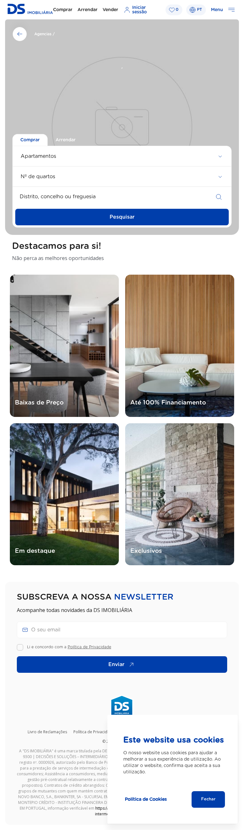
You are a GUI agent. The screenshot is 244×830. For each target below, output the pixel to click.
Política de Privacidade (89, 647)
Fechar (208, 799)
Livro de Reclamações (47, 732)
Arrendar (88, 10)
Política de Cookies (146, 799)
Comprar (62, 10)
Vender (110, 10)
